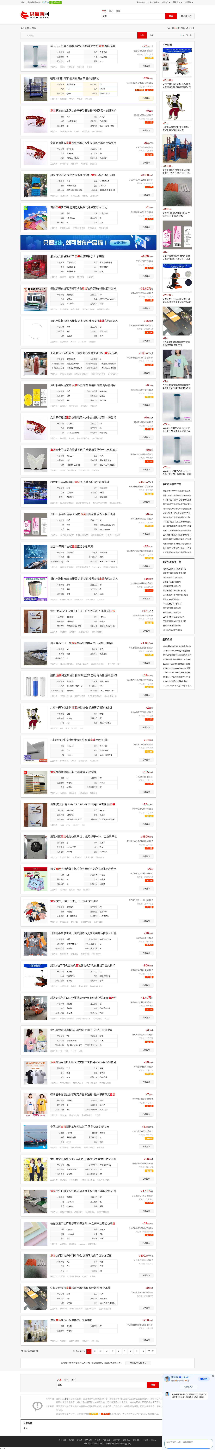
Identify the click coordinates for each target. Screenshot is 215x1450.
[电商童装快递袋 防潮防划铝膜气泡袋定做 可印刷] (35, 217)
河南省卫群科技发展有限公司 (174, 569)
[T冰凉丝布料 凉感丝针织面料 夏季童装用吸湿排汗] (35, 750)
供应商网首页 (142, 2)
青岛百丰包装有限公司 (144, 148)
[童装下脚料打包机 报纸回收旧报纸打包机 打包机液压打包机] (176, 149)
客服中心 (126, 1440)
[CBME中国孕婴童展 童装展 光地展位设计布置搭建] (35, 492)
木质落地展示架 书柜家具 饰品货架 (73, 772)
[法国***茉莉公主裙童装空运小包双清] (35, 556)
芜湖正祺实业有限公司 (171, 582)
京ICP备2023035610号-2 (94, 1444)
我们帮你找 (186, 16)
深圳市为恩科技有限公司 (143, 115)
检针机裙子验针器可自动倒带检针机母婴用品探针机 (83, 1191)
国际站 (153, 1440)
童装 (183, 28)
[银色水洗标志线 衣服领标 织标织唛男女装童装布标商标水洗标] (35, 331)
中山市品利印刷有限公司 (172, 604)
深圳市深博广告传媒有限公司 (174, 591)
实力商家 (88, 1440)
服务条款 (106, 1440)
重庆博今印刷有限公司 (171, 626)
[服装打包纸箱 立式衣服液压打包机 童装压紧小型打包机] (35, 185)
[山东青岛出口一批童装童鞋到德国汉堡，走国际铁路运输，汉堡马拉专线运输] (35, 653)
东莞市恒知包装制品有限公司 (142, 454)
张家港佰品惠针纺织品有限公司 (141, 1228)
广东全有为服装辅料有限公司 (142, 1293)
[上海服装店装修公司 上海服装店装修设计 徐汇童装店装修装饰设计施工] (35, 363)
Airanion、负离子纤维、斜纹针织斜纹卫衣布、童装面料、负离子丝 (176, 474)
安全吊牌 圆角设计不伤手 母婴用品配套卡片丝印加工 (84, 449)
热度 (151, 35)
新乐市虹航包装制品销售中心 (142, 874)
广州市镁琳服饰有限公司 (143, 1067)
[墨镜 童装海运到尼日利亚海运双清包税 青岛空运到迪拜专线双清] (35, 685)
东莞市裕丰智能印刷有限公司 (174, 573)
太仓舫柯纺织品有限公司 (143, 51)
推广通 (71, 1440)
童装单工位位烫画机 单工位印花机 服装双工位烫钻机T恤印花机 (176, 302)
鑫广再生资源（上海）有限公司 (141, 900)
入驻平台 (56, 2)
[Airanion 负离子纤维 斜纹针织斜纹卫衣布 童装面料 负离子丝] (35, 56)
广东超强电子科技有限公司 (142, 1196)
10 (143, 1351)
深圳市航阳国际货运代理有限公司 (140, 551)
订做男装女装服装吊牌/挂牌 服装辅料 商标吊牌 (80, 1287)
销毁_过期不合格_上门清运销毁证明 (74, 901)
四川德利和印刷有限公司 (172, 630)
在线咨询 (146, 66)
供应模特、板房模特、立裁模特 (71, 1320)
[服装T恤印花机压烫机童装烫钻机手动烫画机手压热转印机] (35, 975)
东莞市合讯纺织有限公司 (143, 745)
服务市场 (176, 2)
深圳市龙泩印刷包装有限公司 (142, 519)
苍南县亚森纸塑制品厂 (171, 599)
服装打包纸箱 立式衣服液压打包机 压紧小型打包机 (82, 175)
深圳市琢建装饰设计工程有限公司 (140, 358)
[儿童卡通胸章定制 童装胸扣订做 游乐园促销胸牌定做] (35, 718)
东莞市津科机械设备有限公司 (142, 970)
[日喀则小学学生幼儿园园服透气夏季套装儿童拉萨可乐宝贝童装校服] (35, 943)
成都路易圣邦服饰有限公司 (142, 1164)
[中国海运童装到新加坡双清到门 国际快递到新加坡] (35, 1137)
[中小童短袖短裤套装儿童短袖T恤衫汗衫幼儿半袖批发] (35, 1040)
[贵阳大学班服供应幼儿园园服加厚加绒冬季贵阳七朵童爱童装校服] (35, 1169)
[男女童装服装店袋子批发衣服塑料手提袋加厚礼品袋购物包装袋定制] (35, 879)
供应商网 (24, 28)
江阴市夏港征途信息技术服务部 (175, 595)
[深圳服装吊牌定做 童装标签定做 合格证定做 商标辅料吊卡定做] (35, 395)
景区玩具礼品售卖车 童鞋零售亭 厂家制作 (77, 256)
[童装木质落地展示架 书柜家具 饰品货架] (35, 782)
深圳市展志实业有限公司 (172, 578)
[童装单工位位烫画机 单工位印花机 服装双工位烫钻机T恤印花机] (176, 278)
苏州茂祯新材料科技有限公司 (142, 583)
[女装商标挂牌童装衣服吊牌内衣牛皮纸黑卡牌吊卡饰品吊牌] (35, 153)
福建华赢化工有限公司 (171, 613)
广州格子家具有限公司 (144, 261)
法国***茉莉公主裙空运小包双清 (71, 546)
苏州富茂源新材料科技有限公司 (141, 326)
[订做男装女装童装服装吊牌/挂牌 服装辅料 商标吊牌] (35, 1298)
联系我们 (136, 1440)
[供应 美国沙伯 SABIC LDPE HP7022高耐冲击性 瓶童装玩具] (35, 621)
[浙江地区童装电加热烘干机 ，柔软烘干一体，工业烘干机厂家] (35, 847)
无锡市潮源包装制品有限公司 (174, 621)
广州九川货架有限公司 (144, 777)
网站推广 (164, 2)
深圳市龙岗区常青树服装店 (142, 1035)
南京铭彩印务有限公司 (171, 608)
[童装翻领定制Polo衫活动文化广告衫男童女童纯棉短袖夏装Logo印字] (35, 1072)
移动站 (145, 1440)
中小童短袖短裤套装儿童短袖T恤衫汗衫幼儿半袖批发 (81, 1030)
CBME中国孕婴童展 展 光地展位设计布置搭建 (79, 482)
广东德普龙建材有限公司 (143, 1260)
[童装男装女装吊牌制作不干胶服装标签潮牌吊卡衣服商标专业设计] (35, 121)
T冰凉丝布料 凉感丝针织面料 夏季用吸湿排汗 (79, 739)
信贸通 (79, 1440)
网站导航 (188, 2)
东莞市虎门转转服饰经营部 (142, 1099)
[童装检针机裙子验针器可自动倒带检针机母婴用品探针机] (35, 1201)
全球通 (97, 1440)
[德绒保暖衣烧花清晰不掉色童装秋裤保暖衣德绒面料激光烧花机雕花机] (35, 299)
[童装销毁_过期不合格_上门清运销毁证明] (35, 911)
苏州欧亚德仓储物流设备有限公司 (140, 83)
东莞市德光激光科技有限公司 (142, 293)
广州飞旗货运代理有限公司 (142, 1131)
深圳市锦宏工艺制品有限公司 (142, 712)
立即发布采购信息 (138, 1363)
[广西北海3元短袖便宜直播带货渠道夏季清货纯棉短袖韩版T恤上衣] (176, 364)
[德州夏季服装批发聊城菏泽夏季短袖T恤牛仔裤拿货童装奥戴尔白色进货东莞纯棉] (35, 1104)
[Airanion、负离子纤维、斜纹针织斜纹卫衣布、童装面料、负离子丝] (176, 450)
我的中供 (153, 2)
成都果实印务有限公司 (171, 586)
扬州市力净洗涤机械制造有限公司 (140, 841)
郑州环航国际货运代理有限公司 (141, 648)
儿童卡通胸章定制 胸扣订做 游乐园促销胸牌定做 (81, 707)
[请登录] (45, 2)
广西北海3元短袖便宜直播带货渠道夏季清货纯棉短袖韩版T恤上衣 (176, 388)
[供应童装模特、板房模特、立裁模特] (35, 1330)
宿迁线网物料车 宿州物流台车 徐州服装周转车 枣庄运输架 (74, 78)
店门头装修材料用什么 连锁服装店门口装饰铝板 (81, 1255)
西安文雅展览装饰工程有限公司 (141, 487)
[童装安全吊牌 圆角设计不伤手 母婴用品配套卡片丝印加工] (35, 460)
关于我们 (62, 1440)
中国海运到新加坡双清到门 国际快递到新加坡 (79, 1126)
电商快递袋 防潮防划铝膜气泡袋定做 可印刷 (78, 207)
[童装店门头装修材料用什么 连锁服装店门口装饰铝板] (35, 1266)
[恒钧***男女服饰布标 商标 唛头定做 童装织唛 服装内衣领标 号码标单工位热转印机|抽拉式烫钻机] (176, 62)
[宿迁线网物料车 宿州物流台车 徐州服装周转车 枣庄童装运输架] (35, 88)
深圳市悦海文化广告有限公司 (142, 390)
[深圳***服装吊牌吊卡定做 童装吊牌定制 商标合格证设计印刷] (35, 524)
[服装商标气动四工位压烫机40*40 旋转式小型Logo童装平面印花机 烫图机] (35, 1008)
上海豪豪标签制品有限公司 (173, 617)
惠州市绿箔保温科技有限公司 (142, 212)
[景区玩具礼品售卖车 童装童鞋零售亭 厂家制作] (35, 266)
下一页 (188, 35)
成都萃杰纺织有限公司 (144, 938)
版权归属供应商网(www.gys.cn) (118, 1444)
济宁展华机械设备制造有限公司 (141, 180)
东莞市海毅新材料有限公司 (142, 616)
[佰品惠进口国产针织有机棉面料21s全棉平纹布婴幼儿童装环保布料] (35, 1233)
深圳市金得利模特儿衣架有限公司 (140, 1325)
